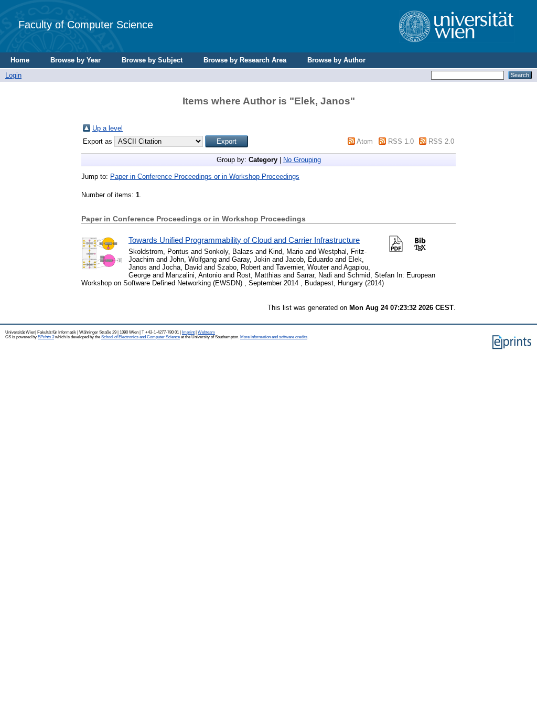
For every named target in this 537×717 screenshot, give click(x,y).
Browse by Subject (152, 60)
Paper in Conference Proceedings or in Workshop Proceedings (204, 176)
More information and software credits (273, 337)
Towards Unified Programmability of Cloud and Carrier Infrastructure (244, 240)
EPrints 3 (46, 337)
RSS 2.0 (441, 141)
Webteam (206, 332)
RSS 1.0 (401, 141)
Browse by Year (75, 60)
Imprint (188, 332)
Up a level (107, 128)
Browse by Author (336, 60)
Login (13, 75)
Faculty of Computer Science (85, 24)
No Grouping (302, 160)
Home (19, 60)
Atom (365, 141)
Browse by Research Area (244, 60)
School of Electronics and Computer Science (140, 337)
